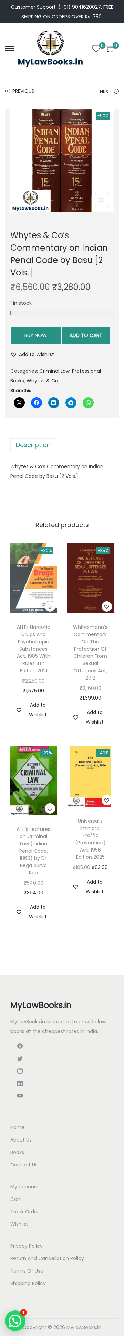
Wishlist (19, 1224)
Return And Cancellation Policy (47, 1258)
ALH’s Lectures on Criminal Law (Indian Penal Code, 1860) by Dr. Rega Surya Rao (33, 851)
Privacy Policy (26, 1246)
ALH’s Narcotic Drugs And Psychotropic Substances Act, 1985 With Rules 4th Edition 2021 (33, 649)
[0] (96, 48)
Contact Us (24, 1164)
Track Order (24, 1211)
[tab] (62, 445)
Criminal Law (54, 371)
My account (24, 1186)
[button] (32, 354)
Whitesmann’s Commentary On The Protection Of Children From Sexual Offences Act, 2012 (90, 652)
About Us (21, 1139)
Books (17, 1152)
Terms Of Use (26, 1270)
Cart (15, 1199)
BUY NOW (35, 335)
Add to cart (86, 335)
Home (17, 1127)
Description (33, 445)
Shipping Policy (28, 1283)
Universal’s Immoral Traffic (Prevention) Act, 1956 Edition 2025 (90, 839)
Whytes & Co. (43, 380)
